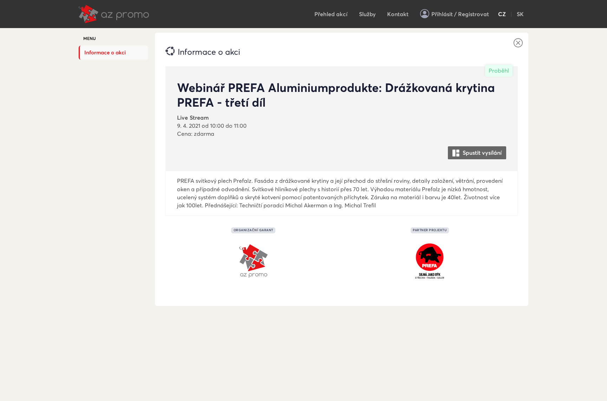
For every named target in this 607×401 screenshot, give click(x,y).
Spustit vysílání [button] (481, 152)
